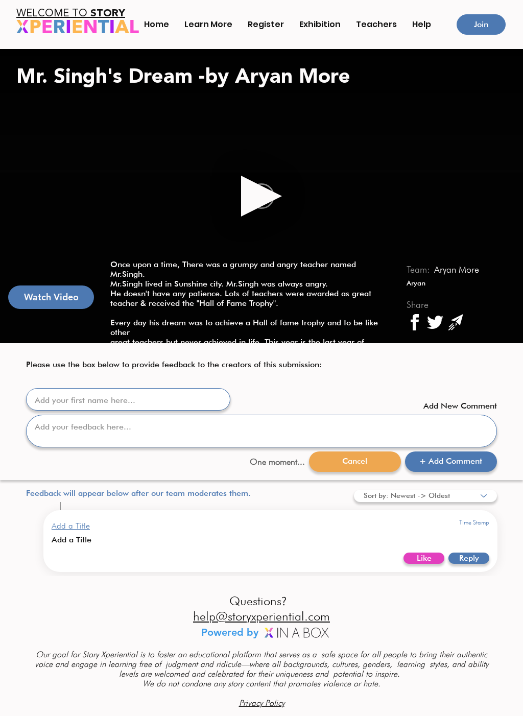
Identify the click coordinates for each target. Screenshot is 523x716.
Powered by (231, 632)
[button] (226, 524)
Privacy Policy (261, 703)
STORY (70, 14)
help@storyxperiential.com (261, 616)
